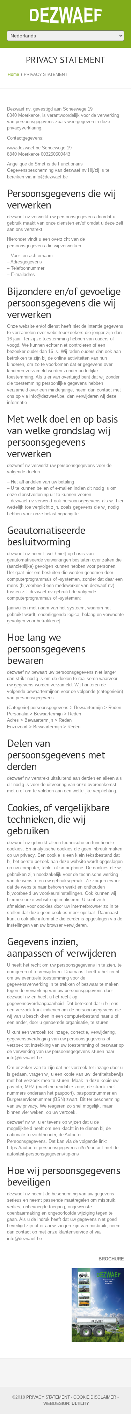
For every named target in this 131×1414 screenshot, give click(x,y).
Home (13, 74)
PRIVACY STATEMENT (48, 1397)
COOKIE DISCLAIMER (94, 1397)
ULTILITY (80, 1403)
